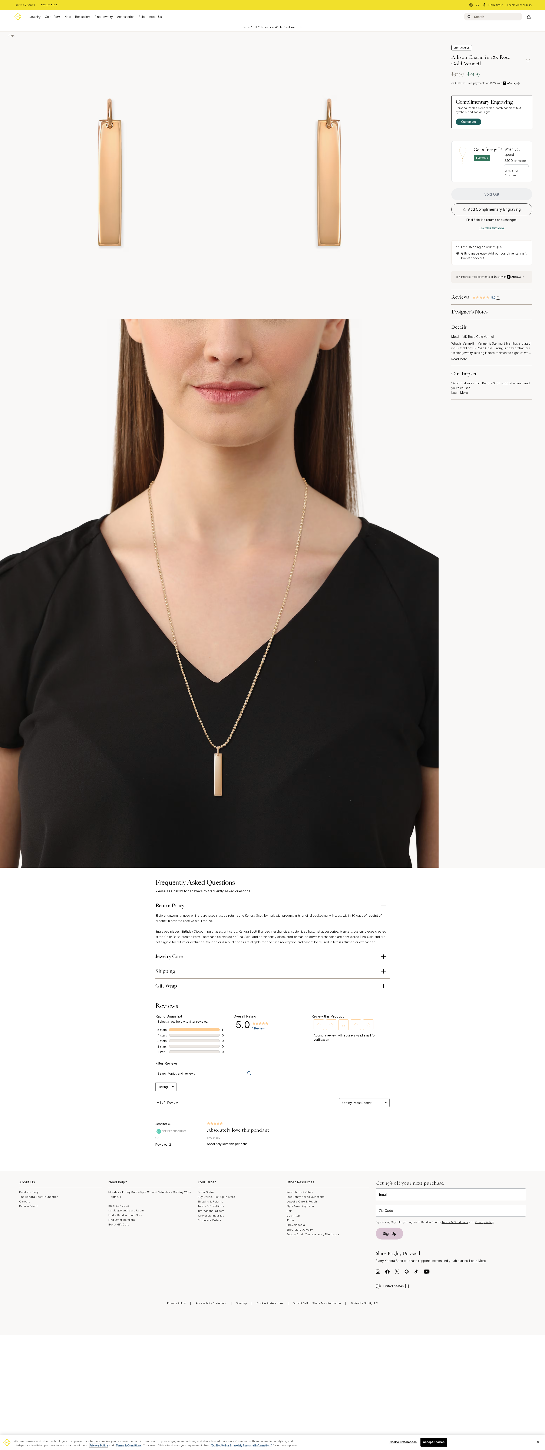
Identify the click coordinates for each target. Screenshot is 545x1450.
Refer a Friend (28, 1206)
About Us (155, 17)
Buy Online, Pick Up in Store (216, 1196)
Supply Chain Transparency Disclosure (313, 1234)
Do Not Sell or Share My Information (317, 1303)
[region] (272, 1442)
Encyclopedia (296, 1225)
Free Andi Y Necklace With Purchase (269, 27)
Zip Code (386, 1210)
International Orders (211, 1210)
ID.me (290, 1220)
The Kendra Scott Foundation (38, 1196)
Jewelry (35, 17)
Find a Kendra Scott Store (125, 1215)
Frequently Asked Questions (305, 1196)
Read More (459, 359)
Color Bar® (52, 17)
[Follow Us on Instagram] (378, 1272)
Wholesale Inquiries (211, 1215)
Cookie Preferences (270, 1303)
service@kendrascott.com (126, 1210)
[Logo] (18, 16)
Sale (142, 17)
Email (383, 1194)
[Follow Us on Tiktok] (416, 1272)
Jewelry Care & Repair (302, 1201)
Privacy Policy (484, 1222)
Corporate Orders (209, 1220)
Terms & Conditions (211, 1206)
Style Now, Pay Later (300, 1206)
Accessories (125, 17)
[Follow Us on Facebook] (387, 1272)
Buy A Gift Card (118, 1224)
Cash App (293, 1215)
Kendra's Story (29, 1192)
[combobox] (368, 1103)
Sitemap (241, 1303)
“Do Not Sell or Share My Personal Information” (241, 1445)
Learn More (459, 392)
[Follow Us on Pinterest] (406, 1272)
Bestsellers (82, 17)
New (68, 17)
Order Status (206, 1192)
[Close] (538, 1442)
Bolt (289, 1210)
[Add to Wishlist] (528, 60)
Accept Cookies (434, 1442)
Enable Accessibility (519, 5)
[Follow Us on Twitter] (397, 1272)
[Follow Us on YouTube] (427, 1272)
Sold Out (491, 194)
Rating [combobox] (163, 1087)
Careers (24, 1201)
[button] (319, 1024)
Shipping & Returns (210, 1201)
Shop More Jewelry (300, 1229)
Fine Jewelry (104, 17)
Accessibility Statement (211, 1303)
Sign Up (389, 1233)
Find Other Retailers (121, 1219)
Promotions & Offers (300, 1192)
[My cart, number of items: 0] (528, 16)
